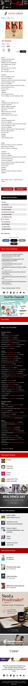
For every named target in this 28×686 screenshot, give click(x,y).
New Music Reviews (8, 455)
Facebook (6, 240)
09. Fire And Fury (6, 221)
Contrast (8, 538)
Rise (12, 17)
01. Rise (4, 202)
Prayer (18, 669)
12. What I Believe (6, 229)
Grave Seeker (10, 544)
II (6, 461)
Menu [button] (7, 7)
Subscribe (23, 669)
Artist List (3, 17)
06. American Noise (7, 214)
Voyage (8, 474)
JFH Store (4, 669)
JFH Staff (10, 667)
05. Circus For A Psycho (8, 212)
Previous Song (7, 189)
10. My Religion (6, 224)
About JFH (5, 665)
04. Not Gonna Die (6, 209)
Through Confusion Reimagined (14, 523)
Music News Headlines (9, 249)
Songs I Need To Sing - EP (13, 517)
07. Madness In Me (7, 216)
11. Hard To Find (6, 226)
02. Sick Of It (5, 204)
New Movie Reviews (8, 551)
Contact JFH (12, 665)
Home (14, 671)
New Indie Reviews (8, 511)
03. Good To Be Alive (7, 207)
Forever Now (9, 468)
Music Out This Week (8, 327)
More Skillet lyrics (5, 233)
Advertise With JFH (18, 667)
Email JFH (19, 665)
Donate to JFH (12, 669)
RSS (19, 288)
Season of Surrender (11, 481)
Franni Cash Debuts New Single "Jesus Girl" (12, 263)
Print (14, 243)
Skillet (8, 17)
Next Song (20, 189)
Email (22, 240)
